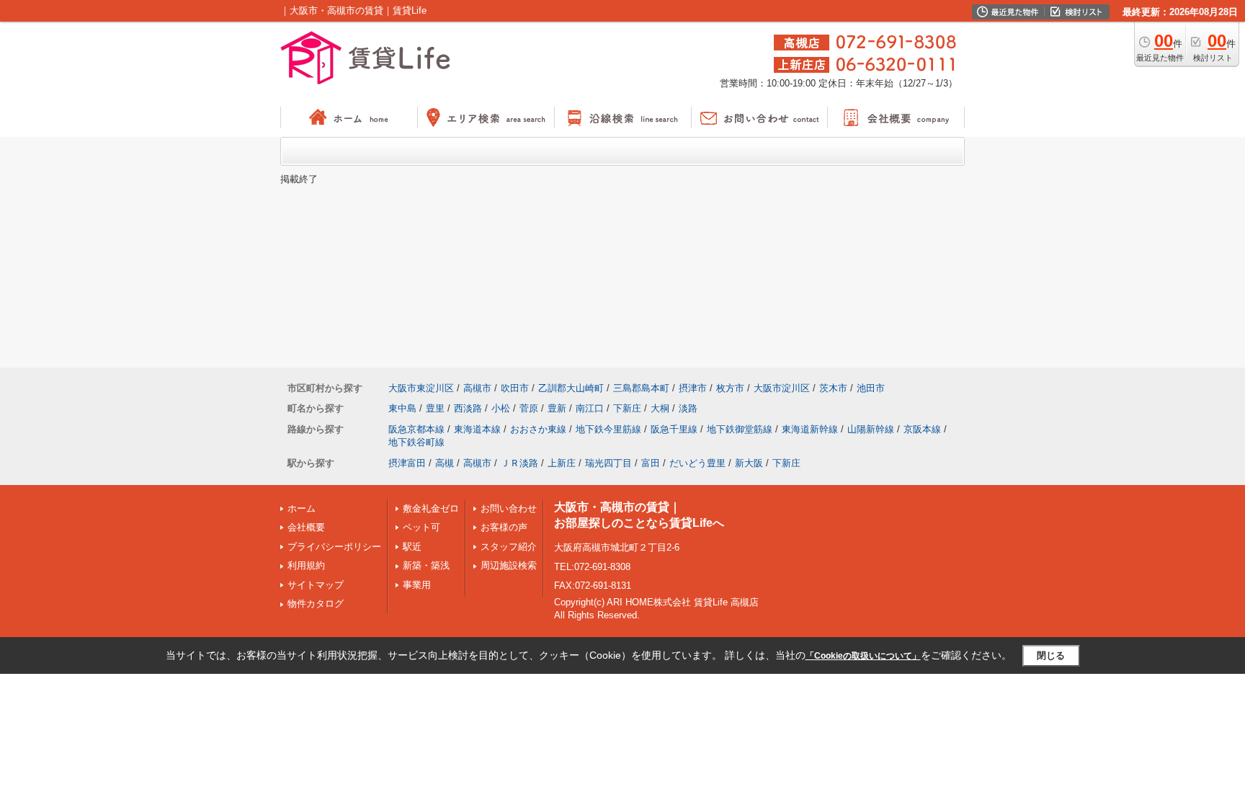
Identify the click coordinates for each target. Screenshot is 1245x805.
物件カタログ (315, 603)
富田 (650, 463)
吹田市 (515, 388)
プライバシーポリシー (334, 546)
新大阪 (749, 463)
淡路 (688, 408)
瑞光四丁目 (608, 463)
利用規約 (306, 565)
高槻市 (477, 388)
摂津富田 (407, 463)
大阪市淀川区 (782, 388)
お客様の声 (504, 527)
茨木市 (833, 388)
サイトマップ (315, 584)
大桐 (660, 408)
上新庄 (562, 463)
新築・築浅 (426, 565)
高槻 (444, 463)
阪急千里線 (674, 429)
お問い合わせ (509, 508)
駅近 (412, 546)
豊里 (435, 408)
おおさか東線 (538, 429)
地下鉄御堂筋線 (739, 429)
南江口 (590, 408)
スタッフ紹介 (509, 546)
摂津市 (693, 388)
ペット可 (421, 527)
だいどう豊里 (697, 463)
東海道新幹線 (810, 429)
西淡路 (468, 408)
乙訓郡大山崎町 (571, 388)
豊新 (557, 408)
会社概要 (306, 527)
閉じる (1051, 655)
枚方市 (730, 388)
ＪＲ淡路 (519, 463)
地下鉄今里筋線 (608, 429)
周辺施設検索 (509, 565)
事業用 (417, 584)
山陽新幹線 (870, 429)
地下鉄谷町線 (416, 442)
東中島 (402, 408)
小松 (500, 408)
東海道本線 (477, 429)
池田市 (871, 388)
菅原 (528, 408)
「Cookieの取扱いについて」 (863, 656)
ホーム (301, 508)
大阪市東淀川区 (421, 388)
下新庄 (627, 408)
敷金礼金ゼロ (431, 508)
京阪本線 (922, 429)
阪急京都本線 (416, 429)
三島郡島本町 (641, 388)
